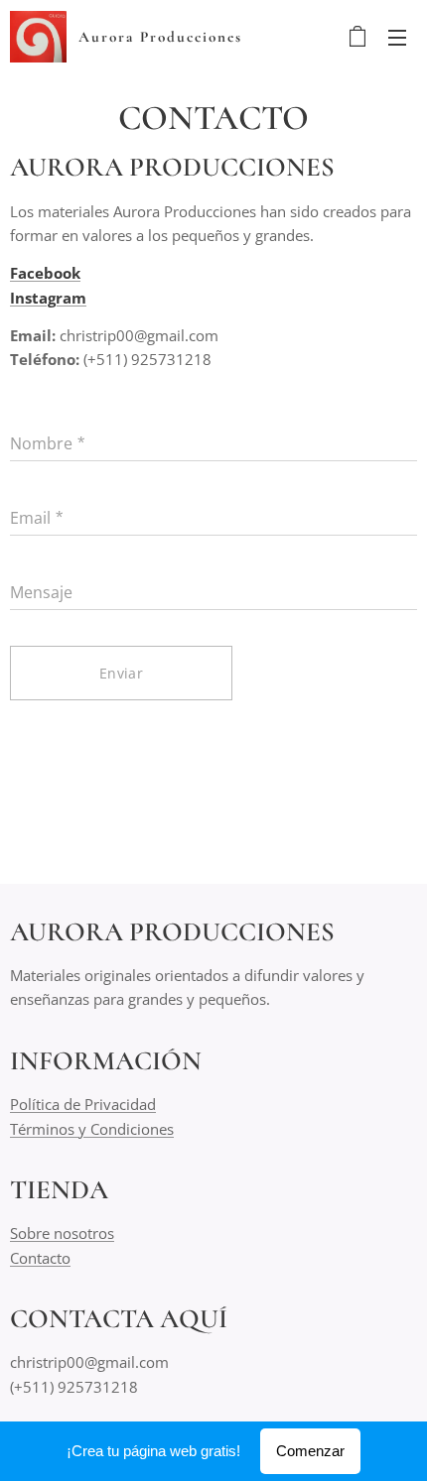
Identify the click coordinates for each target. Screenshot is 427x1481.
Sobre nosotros (62, 1233)
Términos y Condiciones (92, 1129)
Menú (397, 37)
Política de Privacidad (83, 1104)
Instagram (48, 298)
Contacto (40, 1258)
